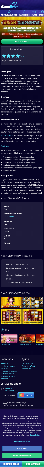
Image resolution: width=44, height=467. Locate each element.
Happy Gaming (27, 363)
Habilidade (24, 15)
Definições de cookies (22, 441)
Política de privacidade (8, 371)
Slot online (9, 216)
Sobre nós (4, 363)
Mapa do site (26, 369)
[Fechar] (41, 412)
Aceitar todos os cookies (22, 455)
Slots (34, 15)
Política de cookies (7, 374)
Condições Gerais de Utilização (7, 367)
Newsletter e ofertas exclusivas (7, 377)
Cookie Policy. (35, 435)
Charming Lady (6, 344)
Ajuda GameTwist (28, 366)
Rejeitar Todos (22, 448)
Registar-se (22, 41)
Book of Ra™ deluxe (25, 344)
